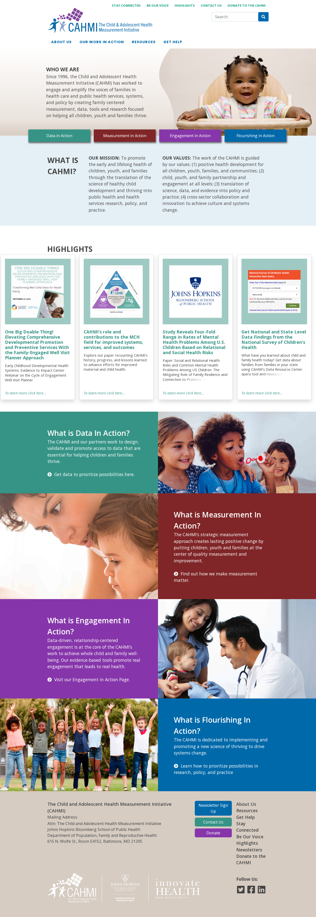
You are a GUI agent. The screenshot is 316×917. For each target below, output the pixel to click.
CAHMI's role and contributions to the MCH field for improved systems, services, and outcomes (113, 339)
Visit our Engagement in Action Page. (91, 679)
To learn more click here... (25, 392)
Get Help (245, 817)
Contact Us (211, 5)
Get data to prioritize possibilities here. (93, 474)
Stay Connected (126, 5)
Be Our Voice (158, 5)
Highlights (185, 5)
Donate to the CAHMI (247, 5)
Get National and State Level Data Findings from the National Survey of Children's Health (273, 339)
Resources (247, 810)
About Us (246, 804)
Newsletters (249, 850)
